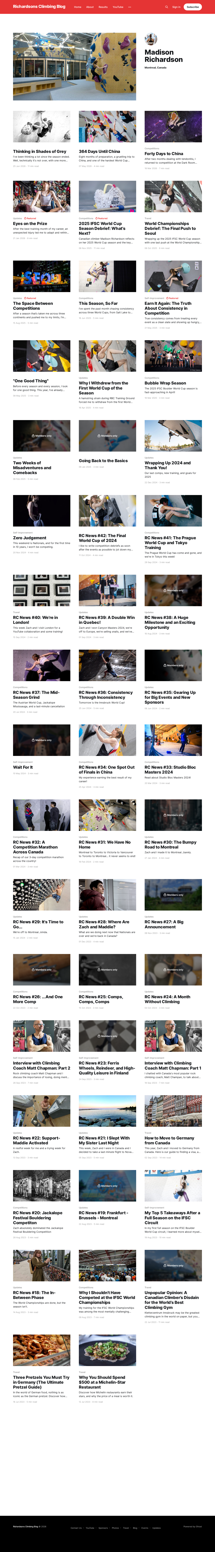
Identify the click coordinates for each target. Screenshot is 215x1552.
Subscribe (193, 7)
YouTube (118, 7)
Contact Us (76, 1528)
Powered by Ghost (193, 1526)
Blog (135, 1528)
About (90, 7)
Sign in (176, 7)
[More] (129, 7)
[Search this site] (166, 6)
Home (77, 7)
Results (103, 7)
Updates (156, 1528)
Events (144, 1528)
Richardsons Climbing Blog (39, 6)
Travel (126, 1528)
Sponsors (103, 1528)
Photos (115, 1528)
